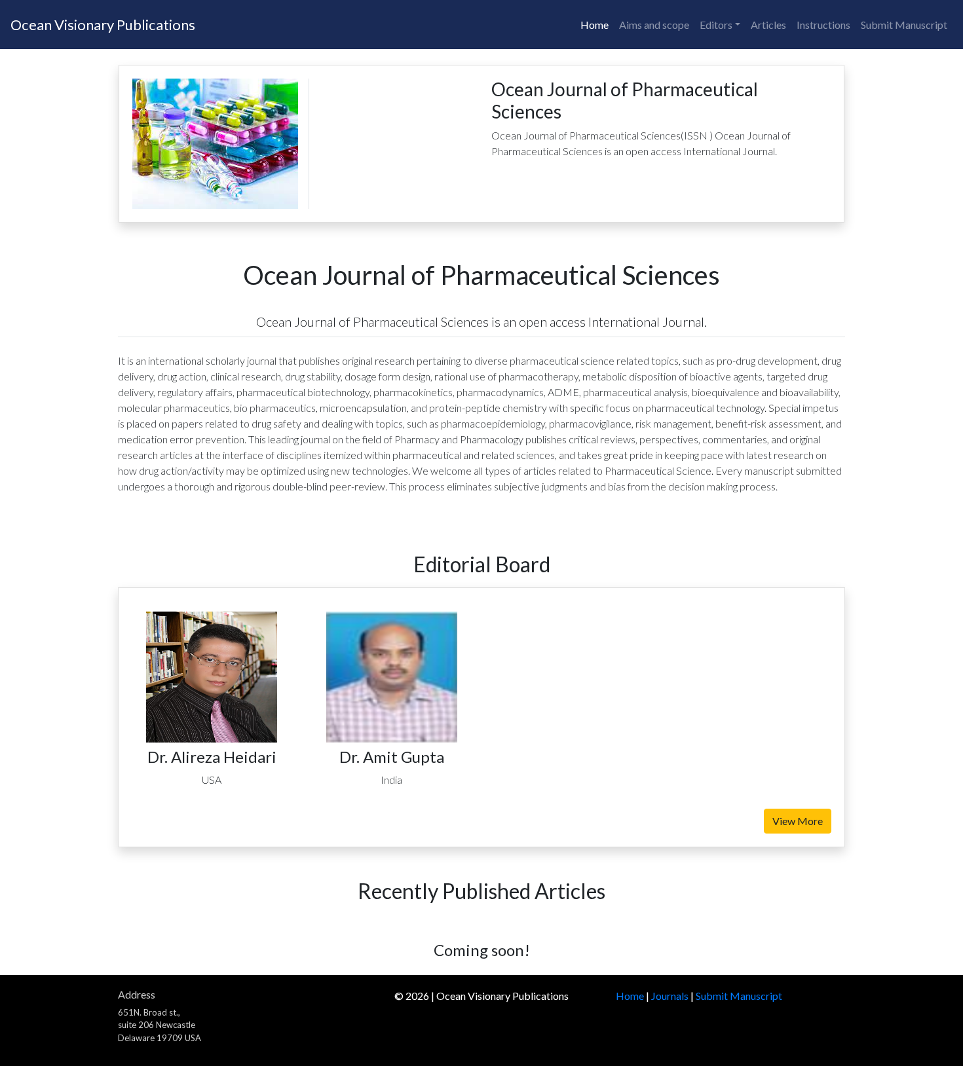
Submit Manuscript (904, 24)
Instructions (823, 24)
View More (797, 821)
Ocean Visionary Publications (102, 24)
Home (594, 24)
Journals (670, 995)
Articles (768, 24)
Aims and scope (654, 24)
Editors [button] (716, 24)
